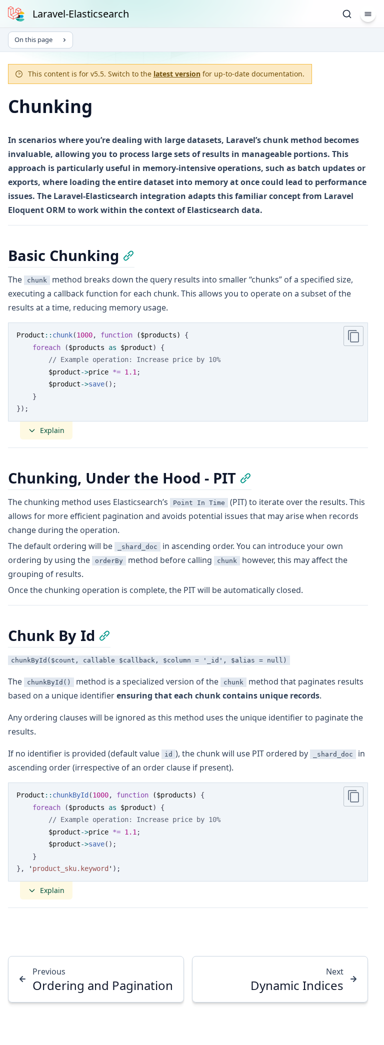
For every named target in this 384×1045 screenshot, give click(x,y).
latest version (177, 73)
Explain (52, 430)
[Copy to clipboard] (354, 336)
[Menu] (368, 14)
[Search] (347, 14)
